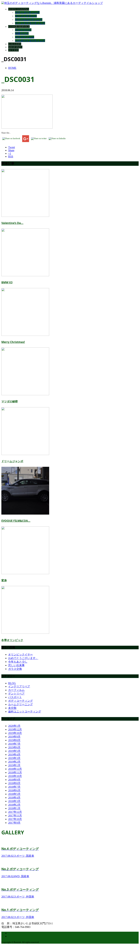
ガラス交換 (15, 668)
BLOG (12, 683)
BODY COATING (18, 9)
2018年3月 (14, 801)
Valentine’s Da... (12, 223)
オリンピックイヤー (20, 654)
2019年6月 (14, 747)
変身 (4, 580)
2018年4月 (14, 797)
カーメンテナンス (26, 16)
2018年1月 (14, 808)
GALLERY (14, 44)
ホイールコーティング (28, 19)
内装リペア (22, 33)
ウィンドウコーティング (30, 23)
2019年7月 (14, 743)
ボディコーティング (27, 12)
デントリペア (23, 29)
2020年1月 (14, 725)
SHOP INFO (15, 47)
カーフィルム (16, 690)
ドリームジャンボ (12, 461)
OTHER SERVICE (19, 26)
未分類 (12, 707)
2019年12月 (15, 729)
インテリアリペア (19, 686)
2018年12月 (15, 768)
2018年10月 (15, 776)
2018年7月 (14, 786)
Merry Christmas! (13, 342)
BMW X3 (6, 282)
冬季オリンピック (12, 640)
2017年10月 (15, 819)
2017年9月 (14, 822)
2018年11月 (15, 772)
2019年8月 (14, 740)
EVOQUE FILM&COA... (15, 521)
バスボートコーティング (30, 40)
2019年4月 (14, 754)
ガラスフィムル (24, 37)
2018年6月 (14, 790)
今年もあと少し (17, 661)
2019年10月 (15, 733)
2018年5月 (14, 794)
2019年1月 (14, 765)
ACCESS (13, 50)
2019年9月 (14, 736)
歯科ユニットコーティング (24, 711)
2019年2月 (14, 761)
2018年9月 (14, 779)
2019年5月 (14, 751)
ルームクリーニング (20, 704)
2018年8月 (14, 783)
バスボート (15, 697)
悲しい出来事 (16, 665)
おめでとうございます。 (23, 658)
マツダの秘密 (9, 401)
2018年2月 (14, 804)
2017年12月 (15, 811)
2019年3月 (14, 758)
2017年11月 (15, 815)
